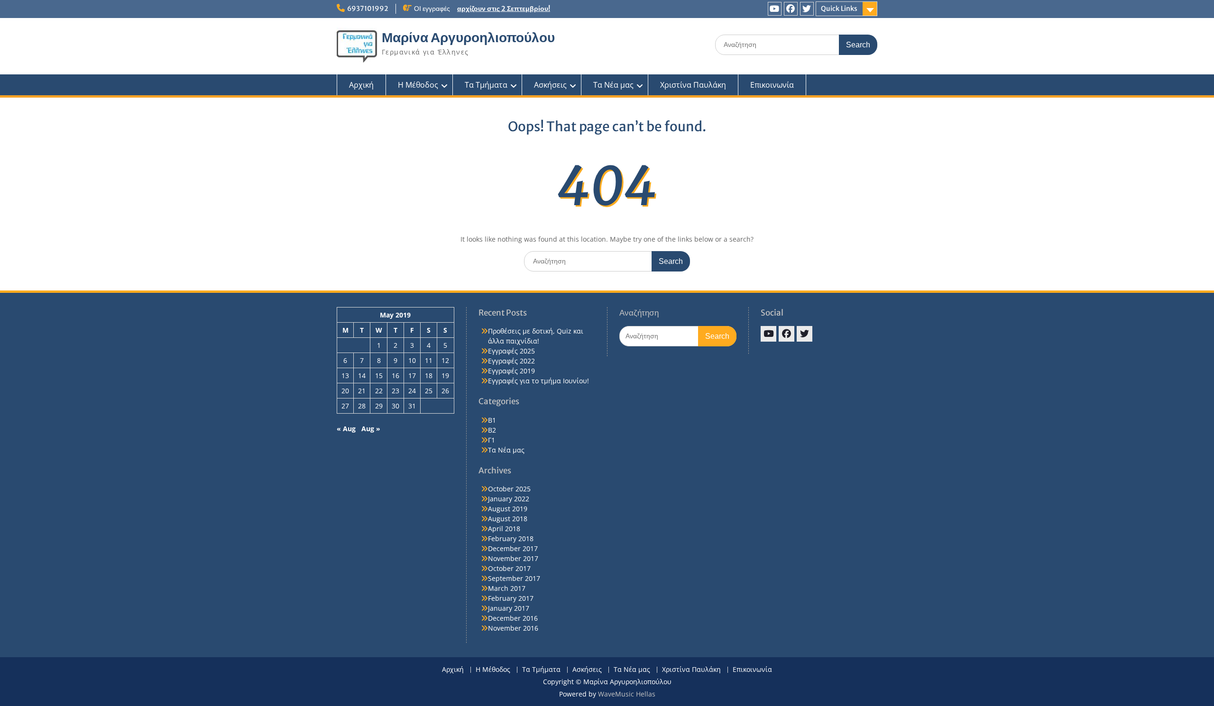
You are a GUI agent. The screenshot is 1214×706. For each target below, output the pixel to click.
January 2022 (508, 498)
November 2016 (513, 628)
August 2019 (507, 508)
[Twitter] (807, 9)
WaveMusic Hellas (626, 693)
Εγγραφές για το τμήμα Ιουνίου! (538, 380)
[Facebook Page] (791, 9)
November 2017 (513, 558)
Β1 (492, 420)
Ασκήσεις (550, 85)
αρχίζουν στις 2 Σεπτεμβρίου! (503, 8)
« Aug (346, 428)
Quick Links (839, 8)
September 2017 (514, 578)
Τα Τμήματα (486, 85)
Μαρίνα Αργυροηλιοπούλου (468, 37)
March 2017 (506, 588)
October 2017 (509, 568)
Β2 (492, 429)
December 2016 (513, 618)
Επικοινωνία (772, 85)
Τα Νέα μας (613, 85)
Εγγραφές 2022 (511, 360)
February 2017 (510, 598)
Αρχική (361, 85)
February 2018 (510, 538)
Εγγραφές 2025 (511, 350)
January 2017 (508, 608)
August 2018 (507, 518)
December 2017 (513, 548)
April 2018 (504, 528)
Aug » (370, 428)
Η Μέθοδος (418, 85)
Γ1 (491, 439)
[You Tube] (775, 9)
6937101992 (367, 8)
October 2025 (509, 488)
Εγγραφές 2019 (511, 370)
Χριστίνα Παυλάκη (693, 85)
